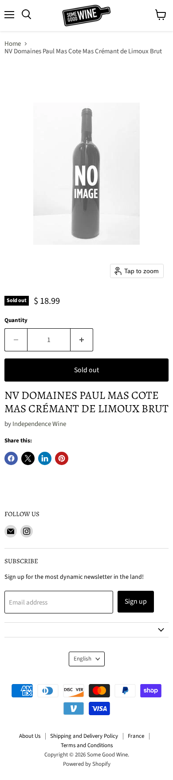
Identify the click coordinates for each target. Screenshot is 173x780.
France (136, 736)
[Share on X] (28, 458)
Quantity (16, 320)
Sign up (136, 601)
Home (12, 44)
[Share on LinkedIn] (44, 458)
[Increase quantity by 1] (82, 339)
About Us (29, 736)
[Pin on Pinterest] (61, 458)
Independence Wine (39, 424)
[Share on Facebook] (11, 458)
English (82, 659)
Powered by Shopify (86, 764)
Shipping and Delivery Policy (84, 736)
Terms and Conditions (87, 745)
